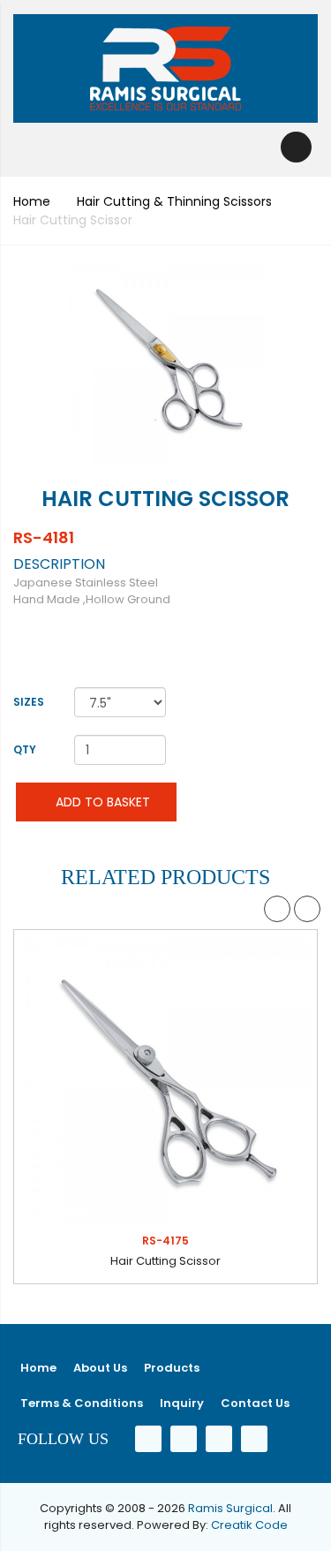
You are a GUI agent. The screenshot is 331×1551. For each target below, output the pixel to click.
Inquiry (182, 1403)
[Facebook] (148, 1438)
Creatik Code (249, 1525)
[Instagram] (254, 1438)
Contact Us (255, 1403)
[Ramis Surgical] (165, 68)
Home (31, 201)
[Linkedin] (219, 1438)
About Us (100, 1367)
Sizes (28, 701)
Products (171, 1367)
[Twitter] (183, 1438)
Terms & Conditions (81, 1403)
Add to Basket (101, 802)
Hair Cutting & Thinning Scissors (174, 201)
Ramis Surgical (230, 1508)
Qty (24, 749)
